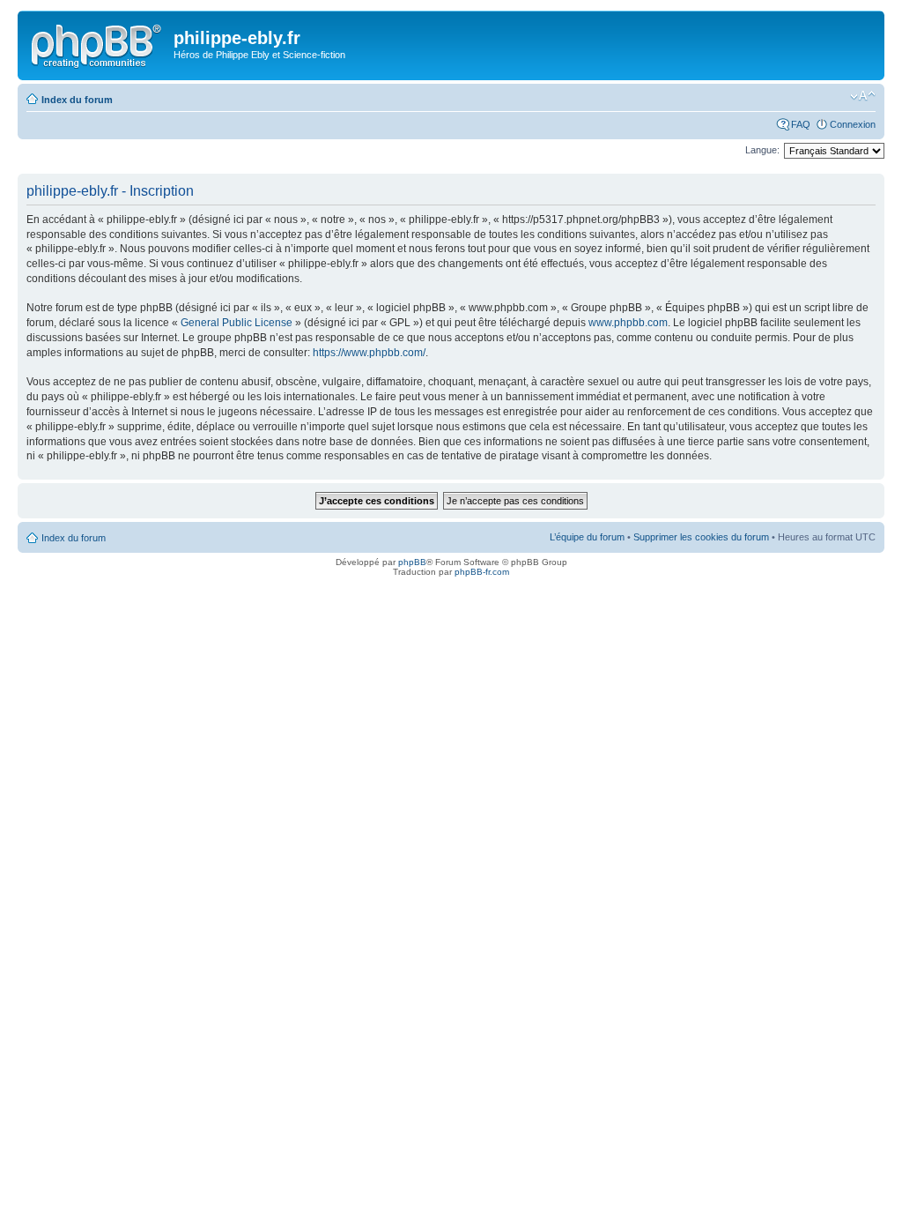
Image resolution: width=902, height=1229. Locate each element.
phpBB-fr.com (482, 572)
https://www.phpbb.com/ (369, 352)
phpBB (412, 562)
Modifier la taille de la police (863, 96)
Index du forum (77, 99)
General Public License (236, 323)
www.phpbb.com (628, 323)
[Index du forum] (98, 43)
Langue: (762, 150)
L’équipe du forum (587, 537)
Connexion (853, 124)
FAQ (800, 124)
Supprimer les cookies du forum (701, 537)
